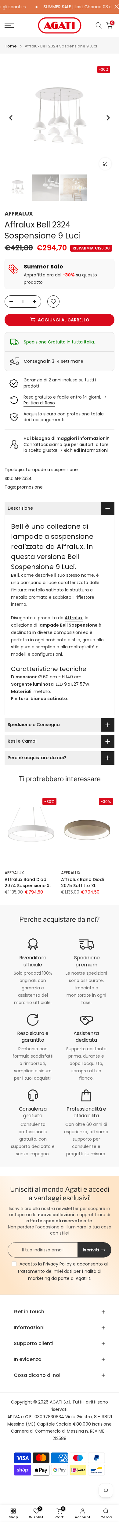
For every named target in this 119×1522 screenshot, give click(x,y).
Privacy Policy (57, 1264)
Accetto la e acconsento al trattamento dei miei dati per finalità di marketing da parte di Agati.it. (63, 1271)
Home (11, 46)
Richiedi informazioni (86, 450)
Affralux (74, 618)
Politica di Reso (39, 403)
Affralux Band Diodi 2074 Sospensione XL (28, 883)
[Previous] (11, 118)
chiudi (115, 6)
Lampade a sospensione (52, 470)
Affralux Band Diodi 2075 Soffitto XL (82, 883)
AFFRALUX (19, 213)
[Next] (107, 118)
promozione (30, 487)
